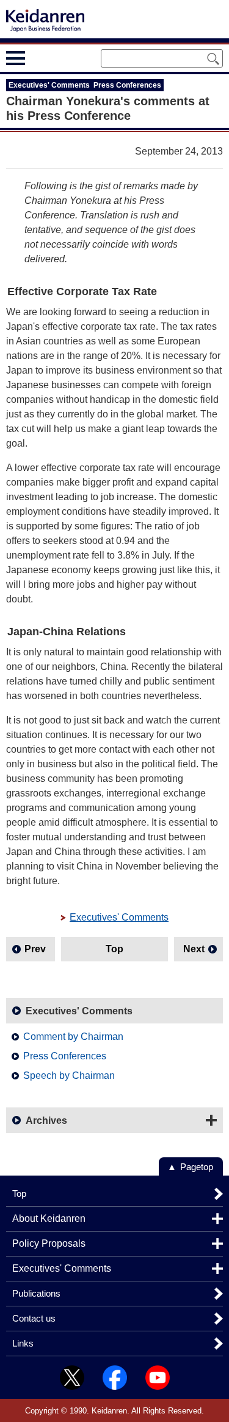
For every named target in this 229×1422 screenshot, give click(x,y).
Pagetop (196, 1167)
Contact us (34, 1318)
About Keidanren (48, 1218)
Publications (36, 1293)
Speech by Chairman (69, 1075)
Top (114, 949)
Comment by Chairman (73, 1036)
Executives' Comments (119, 917)
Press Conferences (64, 1056)
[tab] (38, 58)
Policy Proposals (48, 1243)
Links (23, 1343)
